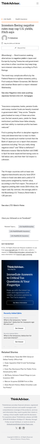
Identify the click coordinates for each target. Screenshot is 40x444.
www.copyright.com (11, 250)
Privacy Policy (25, 439)
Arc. (19, 437)
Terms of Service (15, 439)
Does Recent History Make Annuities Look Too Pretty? (20, 386)
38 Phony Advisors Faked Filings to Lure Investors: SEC (19, 376)
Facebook (26, 218)
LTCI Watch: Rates (16, 205)
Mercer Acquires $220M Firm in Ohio (19, 381)
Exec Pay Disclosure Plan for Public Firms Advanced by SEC (19, 370)
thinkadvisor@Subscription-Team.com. (20, 424)
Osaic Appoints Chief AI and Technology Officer (19, 364)
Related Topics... (10, 226)
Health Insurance (21, 19)
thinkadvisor (14, 38)
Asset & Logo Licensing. (24, 254)
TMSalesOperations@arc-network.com (21, 252)
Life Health (7, 19)
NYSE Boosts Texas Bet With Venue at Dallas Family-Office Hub (18, 358)
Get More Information (20, 302)
